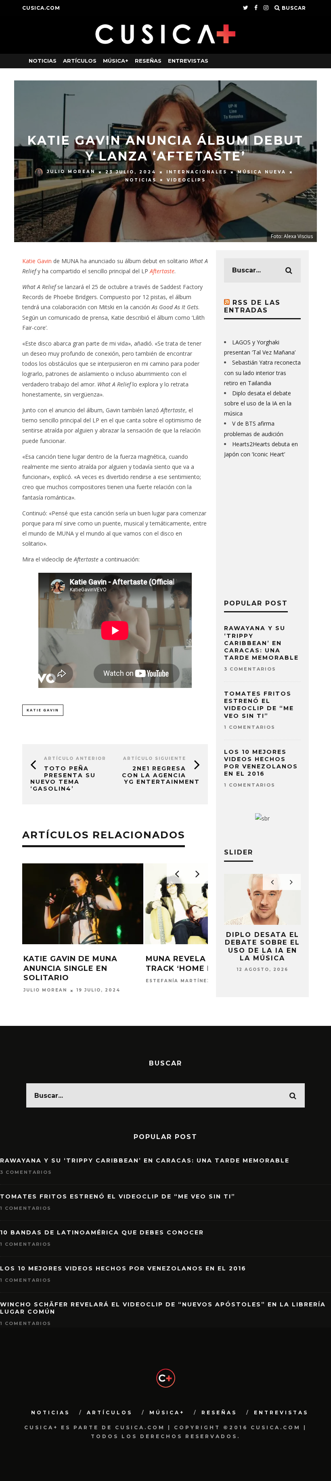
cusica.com (41, 8)
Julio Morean (71, 172)
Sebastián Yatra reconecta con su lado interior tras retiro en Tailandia (262, 372)
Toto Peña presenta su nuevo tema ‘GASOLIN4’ (63, 778)
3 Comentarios (250, 669)
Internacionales (196, 172)
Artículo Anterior (75, 758)
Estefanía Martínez (178, 980)
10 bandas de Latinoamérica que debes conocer (102, 1232)
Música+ (115, 60)
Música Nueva (261, 172)
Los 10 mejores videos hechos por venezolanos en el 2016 (261, 763)
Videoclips (186, 179)
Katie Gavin (37, 261)
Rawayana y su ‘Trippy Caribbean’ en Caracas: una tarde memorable (261, 642)
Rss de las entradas (252, 306)
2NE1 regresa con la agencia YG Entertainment (161, 775)
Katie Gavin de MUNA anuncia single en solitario (70, 968)
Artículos (79, 60)
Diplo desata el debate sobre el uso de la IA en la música (257, 403)
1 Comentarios (249, 727)
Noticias (43, 60)
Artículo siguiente (154, 758)
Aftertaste (162, 271)
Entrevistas (188, 60)
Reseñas (148, 60)
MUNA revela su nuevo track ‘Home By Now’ (198, 963)
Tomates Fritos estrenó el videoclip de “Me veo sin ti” (259, 704)
